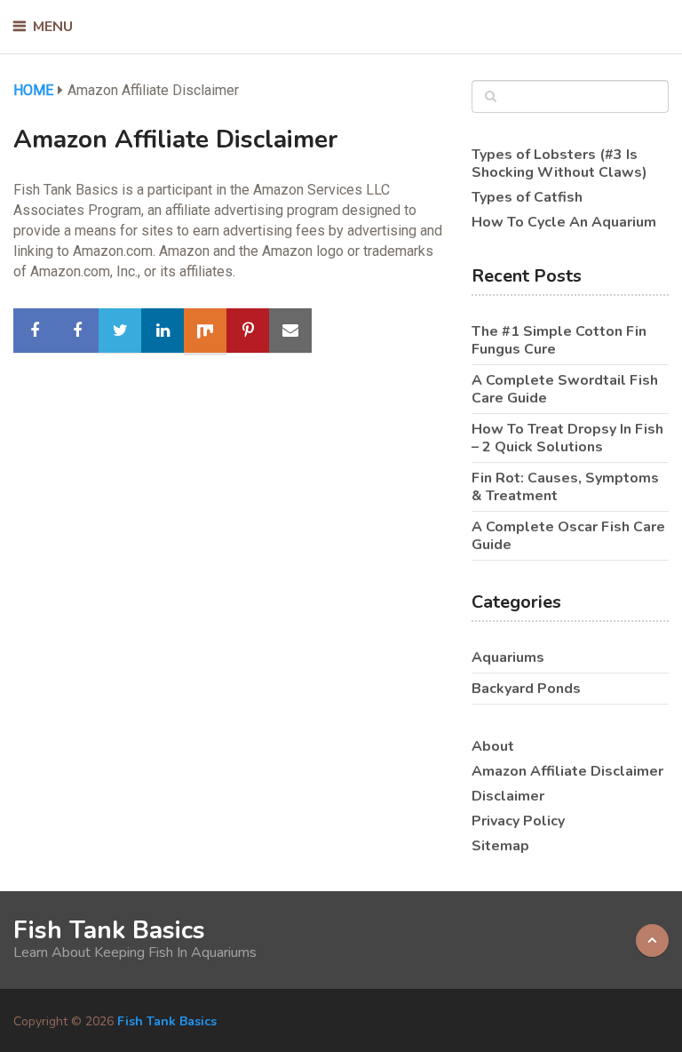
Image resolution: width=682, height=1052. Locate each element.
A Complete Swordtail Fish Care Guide (565, 389)
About (493, 746)
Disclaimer (508, 796)
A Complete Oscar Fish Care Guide (568, 535)
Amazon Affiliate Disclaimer (567, 771)
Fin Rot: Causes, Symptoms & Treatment (565, 487)
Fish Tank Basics (109, 930)
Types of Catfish (527, 197)
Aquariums (508, 657)
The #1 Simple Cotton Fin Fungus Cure (559, 340)
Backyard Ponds (526, 688)
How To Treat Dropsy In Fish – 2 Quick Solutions (567, 438)
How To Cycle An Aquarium (564, 222)
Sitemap (500, 846)
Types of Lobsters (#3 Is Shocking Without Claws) (559, 163)
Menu (53, 26)
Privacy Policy (518, 821)
